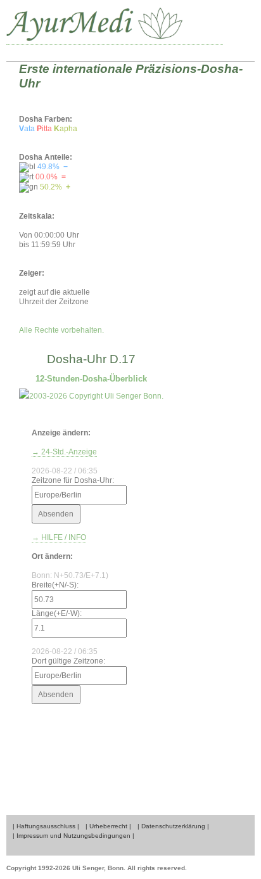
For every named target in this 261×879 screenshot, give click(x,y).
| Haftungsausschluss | (46, 826)
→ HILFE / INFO (59, 537)
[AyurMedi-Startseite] (114, 25)
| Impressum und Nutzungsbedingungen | (73, 835)
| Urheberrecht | (108, 826)
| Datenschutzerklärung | (173, 826)
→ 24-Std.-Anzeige (64, 451)
